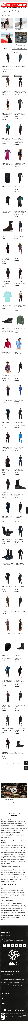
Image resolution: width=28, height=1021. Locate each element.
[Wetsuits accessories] (21, 37)
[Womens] (21, 23)
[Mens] (7, 23)
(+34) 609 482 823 (9, 976)
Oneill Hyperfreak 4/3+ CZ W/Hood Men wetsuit (19, 588)
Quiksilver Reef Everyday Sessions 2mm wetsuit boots (7, 330)
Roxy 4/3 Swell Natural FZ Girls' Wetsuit (6, 707)
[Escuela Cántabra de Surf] (14, 6)
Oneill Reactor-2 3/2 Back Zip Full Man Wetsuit (20, 188)
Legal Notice (12, 1016)
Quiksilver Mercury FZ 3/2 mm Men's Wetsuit (19, 471)
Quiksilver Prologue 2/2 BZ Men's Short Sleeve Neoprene (7, 68)
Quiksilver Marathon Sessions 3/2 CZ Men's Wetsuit (20, 91)
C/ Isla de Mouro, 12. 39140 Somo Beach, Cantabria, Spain (14, 983)
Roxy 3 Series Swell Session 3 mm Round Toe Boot (7, 565)
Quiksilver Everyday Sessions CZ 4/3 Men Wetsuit (20, 611)
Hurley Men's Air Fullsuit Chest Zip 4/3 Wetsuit (19, 447)
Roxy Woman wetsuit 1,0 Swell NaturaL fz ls (7, 377)
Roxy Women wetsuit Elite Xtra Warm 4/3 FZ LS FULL (7, 494)
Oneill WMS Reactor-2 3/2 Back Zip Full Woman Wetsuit (8, 140)
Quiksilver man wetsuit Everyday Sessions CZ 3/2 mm (19, 424)
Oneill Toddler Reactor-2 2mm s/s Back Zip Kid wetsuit (7, 165)
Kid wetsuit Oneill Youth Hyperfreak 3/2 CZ (7, 682)
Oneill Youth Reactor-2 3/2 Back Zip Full (19, 115)
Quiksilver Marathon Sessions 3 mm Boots (19, 754)
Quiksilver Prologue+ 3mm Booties (18, 494)
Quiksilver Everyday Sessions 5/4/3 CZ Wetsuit (20, 707)
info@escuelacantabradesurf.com (15, 979)
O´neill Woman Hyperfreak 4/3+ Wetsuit (18, 541)
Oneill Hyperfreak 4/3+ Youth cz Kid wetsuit (7, 588)
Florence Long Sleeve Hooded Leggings (6, 354)
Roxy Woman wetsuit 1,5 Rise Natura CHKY (18, 354)
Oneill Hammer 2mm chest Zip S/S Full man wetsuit (7, 211)
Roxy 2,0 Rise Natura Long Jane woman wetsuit (20, 307)
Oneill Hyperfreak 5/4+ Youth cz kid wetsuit (19, 565)
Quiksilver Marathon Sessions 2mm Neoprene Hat (7, 657)
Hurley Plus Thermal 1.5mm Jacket (6, 471)
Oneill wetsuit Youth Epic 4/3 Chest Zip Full (18, 518)
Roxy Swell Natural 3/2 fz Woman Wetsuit (20, 377)
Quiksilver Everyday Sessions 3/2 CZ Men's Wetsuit (7, 91)
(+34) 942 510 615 (8, 974)
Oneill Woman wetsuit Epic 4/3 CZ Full (7, 424)
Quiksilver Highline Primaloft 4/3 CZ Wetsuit (19, 730)
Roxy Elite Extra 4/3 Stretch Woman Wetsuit (7, 283)
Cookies (7, 1016)
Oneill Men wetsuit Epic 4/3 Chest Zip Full (7, 518)
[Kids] (7, 37)
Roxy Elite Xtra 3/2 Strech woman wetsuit (19, 400)
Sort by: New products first (19, 48)
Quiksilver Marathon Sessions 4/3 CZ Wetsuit (7, 447)
